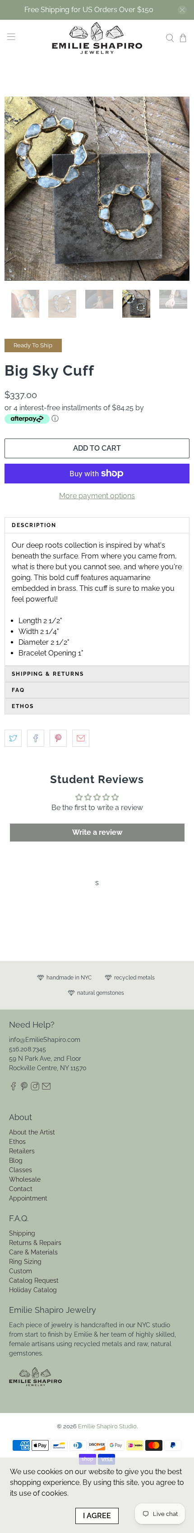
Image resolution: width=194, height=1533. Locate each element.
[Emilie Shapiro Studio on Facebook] (13, 1088)
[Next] (175, 189)
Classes (20, 1170)
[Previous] (19, 189)
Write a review (97, 832)
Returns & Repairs (35, 1242)
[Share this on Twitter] (13, 738)
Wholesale (25, 1179)
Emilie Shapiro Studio (107, 1426)
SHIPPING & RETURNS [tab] (48, 674)
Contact (20, 1188)
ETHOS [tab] (23, 706)
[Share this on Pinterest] (58, 738)
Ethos (17, 1141)
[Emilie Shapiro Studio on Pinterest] (24, 1088)
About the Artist (32, 1132)
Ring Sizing (25, 1261)
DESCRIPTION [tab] (34, 525)
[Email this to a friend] (80, 738)
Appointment (28, 1198)
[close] (182, 9)
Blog (16, 1160)
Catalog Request (34, 1280)
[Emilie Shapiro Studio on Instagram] (35, 1088)
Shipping (22, 1233)
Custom (20, 1271)
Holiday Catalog (33, 1290)
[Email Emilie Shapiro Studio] (46, 1088)
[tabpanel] (97, 599)
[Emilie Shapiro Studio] (97, 38)
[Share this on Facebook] (35, 738)
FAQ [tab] (18, 690)
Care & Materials (33, 1252)
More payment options (97, 496)
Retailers (22, 1151)
